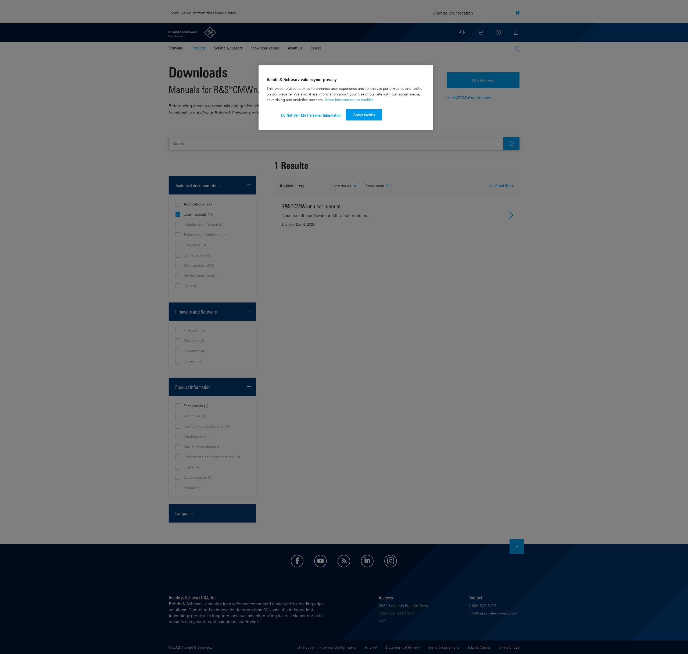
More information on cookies (349, 99)
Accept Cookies (364, 114)
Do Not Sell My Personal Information (311, 115)
